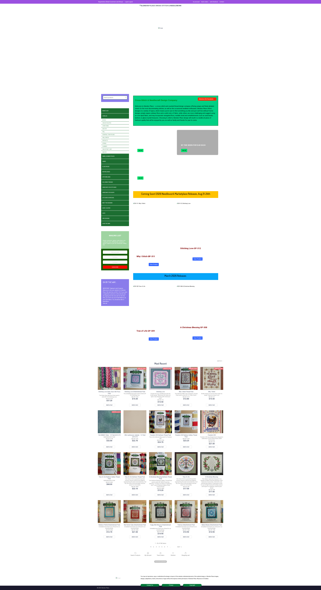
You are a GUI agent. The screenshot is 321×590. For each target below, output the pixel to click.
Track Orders (160, 555)
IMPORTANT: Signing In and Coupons (113, 288)
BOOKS (104, 120)
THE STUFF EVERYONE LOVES (149, 173)
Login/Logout (129, 2)
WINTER (104, 152)
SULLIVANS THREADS (107, 182)
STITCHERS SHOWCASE (108, 197)
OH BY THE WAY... (106, 223)
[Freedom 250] (211, 421)
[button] (179, 547)
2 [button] (153, 547)
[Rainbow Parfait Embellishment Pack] (109, 511)
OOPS (103, 213)
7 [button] (167, 547)
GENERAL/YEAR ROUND (108, 134)
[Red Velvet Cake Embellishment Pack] (134, 511)
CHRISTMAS (105, 126)
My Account (148, 555)
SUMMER (104, 146)
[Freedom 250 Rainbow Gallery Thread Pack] (186, 421)
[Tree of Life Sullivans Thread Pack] (134, 463)
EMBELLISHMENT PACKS (108, 156)
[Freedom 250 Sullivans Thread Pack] (160, 421)
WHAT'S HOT (105, 111)
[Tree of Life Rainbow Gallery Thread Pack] (109, 463)
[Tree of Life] (186, 463)
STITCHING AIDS (106, 177)
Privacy (171, 585)
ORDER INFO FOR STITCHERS (109, 187)
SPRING (104, 143)
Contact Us (150, 585)
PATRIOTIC (105, 140)
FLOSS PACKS (105, 166)
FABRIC (104, 161)
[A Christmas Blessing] (211, 463)
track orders (204, 2)
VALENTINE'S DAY (107, 149)
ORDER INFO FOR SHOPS (108, 192)
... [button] (170, 547)
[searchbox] (115, 97)
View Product (154, 264)
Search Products (135, 555)
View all (105, 303)
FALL (103, 132)
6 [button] (164, 547)
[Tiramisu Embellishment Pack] (186, 511)
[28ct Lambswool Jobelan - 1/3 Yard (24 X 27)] (134, 421)
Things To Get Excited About (150, 145)
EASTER (104, 129)
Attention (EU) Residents (206, 99)
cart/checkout (214, 2)
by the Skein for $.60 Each (193, 145)
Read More (106, 301)
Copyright (192, 585)
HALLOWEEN (105, 137)
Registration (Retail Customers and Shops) (110, 2)
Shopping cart (186, 555)
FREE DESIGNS (105, 218)
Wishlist (173, 555)
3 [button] (156, 547)
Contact (222, 2)
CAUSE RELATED (106, 123)
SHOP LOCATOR (106, 208)
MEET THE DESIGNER (107, 203)
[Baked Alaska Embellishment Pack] (211, 511)
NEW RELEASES (106, 172)
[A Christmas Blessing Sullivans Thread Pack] (160, 463)
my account (196, 2)
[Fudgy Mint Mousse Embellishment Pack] (160, 511)
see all (140, 150)
